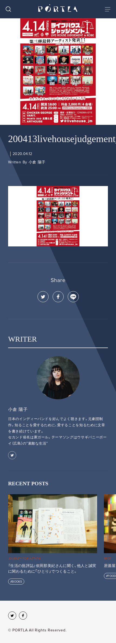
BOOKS (17, 581)
